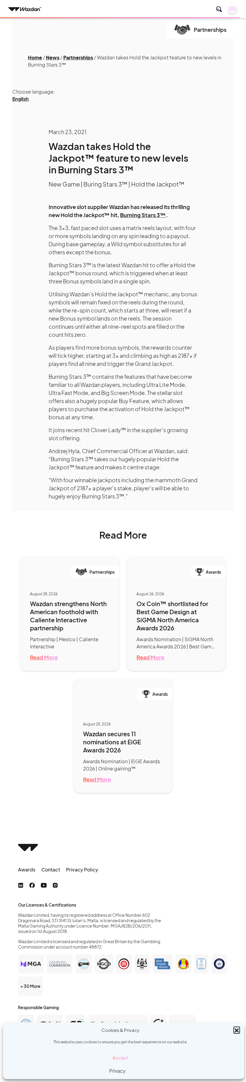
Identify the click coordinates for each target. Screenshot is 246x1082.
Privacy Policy (82, 869)
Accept (120, 1057)
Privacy (117, 1071)
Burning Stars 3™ (143, 214)
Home (35, 57)
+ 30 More (30, 986)
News (52, 57)
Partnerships (78, 57)
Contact (50, 869)
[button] (237, 1030)
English (20, 99)
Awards (26, 869)
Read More (44, 657)
